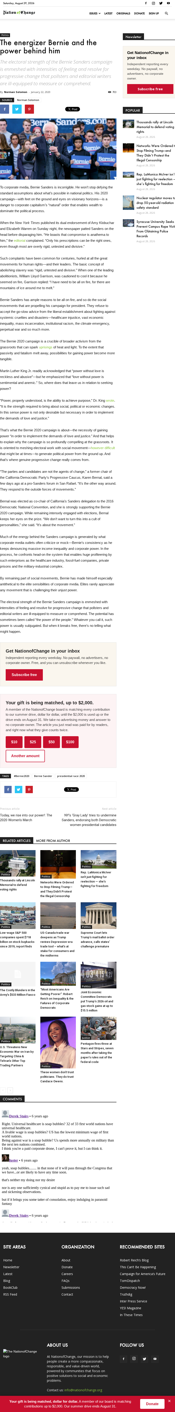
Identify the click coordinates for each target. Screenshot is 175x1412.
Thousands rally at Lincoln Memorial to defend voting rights (17, 885)
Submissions (71, 1287)
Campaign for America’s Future (142, 1274)
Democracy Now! (133, 1287)
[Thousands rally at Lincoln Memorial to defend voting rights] (18, 863)
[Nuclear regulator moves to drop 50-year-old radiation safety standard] (128, 202)
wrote (110, 400)
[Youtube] (168, 3)
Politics (5, 35)
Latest (108, 13)
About (66, 1260)
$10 (14, 742)
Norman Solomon (15, 92)
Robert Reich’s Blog (134, 1260)
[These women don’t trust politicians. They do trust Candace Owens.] (58, 1042)
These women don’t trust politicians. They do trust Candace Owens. (57, 1076)
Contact (67, 1294)
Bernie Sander (43, 776)
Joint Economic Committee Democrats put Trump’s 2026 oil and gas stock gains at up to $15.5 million (97, 1001)
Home (7, 1260)
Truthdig (126, 1294)
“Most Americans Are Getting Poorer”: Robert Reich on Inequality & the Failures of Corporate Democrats (57, 998)
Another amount (25, 756)
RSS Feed (10, 1294)
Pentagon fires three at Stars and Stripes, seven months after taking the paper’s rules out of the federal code (97, 1053)
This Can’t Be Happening (138, 1267)
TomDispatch (130, 1280)
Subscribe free (24, 675)
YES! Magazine (130, 1308)
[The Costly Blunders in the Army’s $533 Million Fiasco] (18, 974)
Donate (139, 13)
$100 (70, 742)
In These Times (131, 1315)
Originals (123, 13)
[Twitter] (160, 3)
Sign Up (154, 13)
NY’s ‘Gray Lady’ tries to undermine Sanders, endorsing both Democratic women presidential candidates (89, 820)
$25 (33, 742)
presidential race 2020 (71, 776)
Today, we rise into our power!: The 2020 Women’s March (26, 817)
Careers (67, 1274)
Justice (86, 1037)
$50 (52, 742)
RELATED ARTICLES (17, 840)
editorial (19, 240)
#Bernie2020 (21, 776)
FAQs (65, 1280)
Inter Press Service (133, 1301)
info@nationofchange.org (83, 1390)
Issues (93, 13)
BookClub (10, 1287)
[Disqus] (58, 1165)
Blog (6, 1280)
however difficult (103, 448)
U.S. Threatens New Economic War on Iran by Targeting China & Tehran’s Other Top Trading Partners (16, 1056)
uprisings (45, 347)
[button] (166, 13)
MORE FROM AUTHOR (53, 840)
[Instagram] (153, 3)
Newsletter (11, 1267)
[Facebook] (145, 3)
